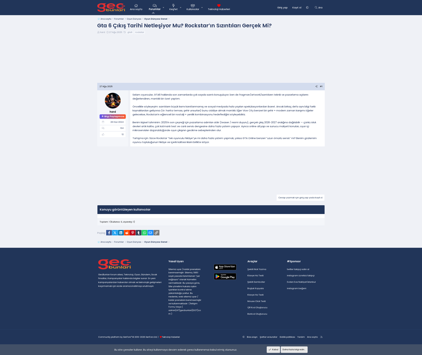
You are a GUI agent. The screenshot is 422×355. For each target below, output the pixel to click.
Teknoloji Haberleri (219, 9)
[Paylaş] (316, 86)
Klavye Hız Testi (255, 275)
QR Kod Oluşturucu (257, 307)
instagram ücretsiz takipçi (301, 275)
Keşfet (173, 9)
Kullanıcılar (193, 9)
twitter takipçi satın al (298, 269)
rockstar (139, 32)
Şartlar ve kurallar (268, 337)
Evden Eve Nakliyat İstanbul (301, 282)
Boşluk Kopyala (255, 288)
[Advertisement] (211, 60)
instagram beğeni (296, 288)
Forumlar (155, 9)
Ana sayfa (136, 9)
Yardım (301, 337)
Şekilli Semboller (256, 282)
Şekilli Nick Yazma (256, 269)
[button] (163, 7)
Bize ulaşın (252, 337)
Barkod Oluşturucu (257, 313)
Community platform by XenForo (127, 337)
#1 (321, 86)
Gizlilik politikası (287, 337)
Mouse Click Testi (256, 301)
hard (102, 32)
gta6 (129, 32)
